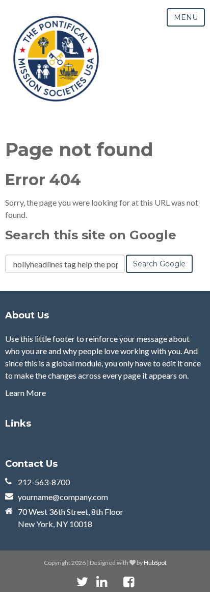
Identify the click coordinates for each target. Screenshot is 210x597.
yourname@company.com (63, 497)
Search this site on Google (90, 235)
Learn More (25, 392)
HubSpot (155, 562)
